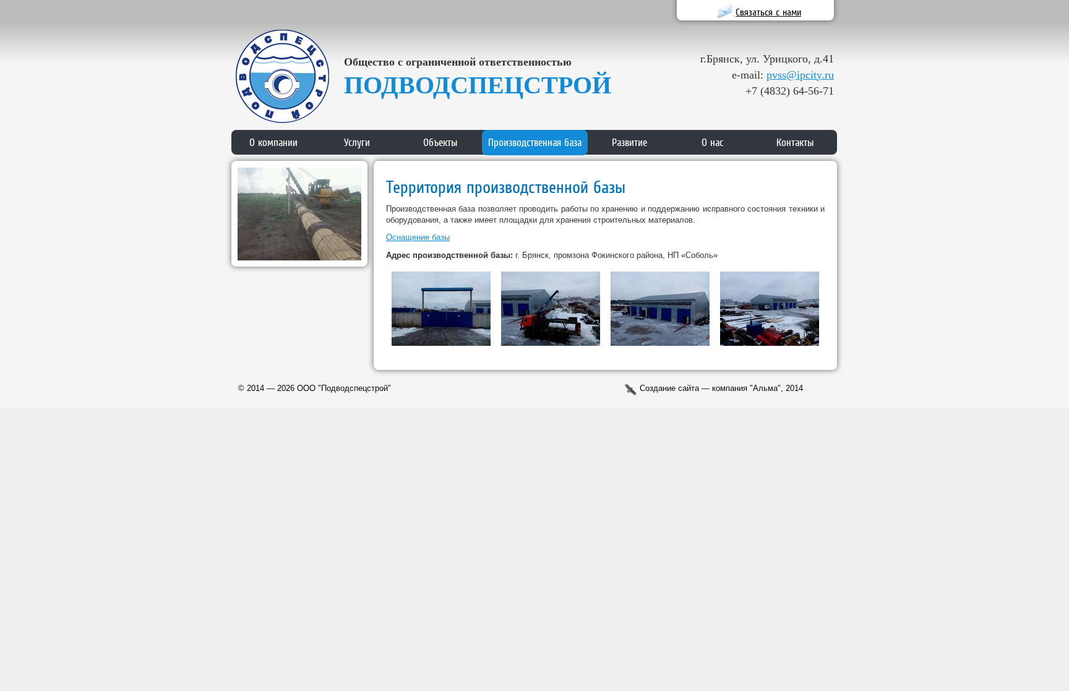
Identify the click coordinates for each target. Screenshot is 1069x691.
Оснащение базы (418, 237)
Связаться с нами (768, 12)
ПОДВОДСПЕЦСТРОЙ (477, 85)
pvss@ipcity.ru (800, 75)
